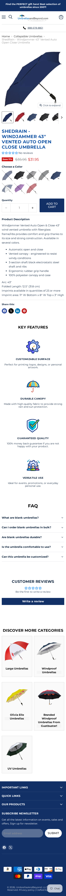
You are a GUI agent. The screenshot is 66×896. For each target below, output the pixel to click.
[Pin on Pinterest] (24, 311)
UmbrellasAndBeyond (29, 887)
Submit (53, 833)
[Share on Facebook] (4, 311)
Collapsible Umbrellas (28, 36)
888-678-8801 (35, 27)
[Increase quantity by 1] (33, 207)
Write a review (33, 601)
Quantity (7, 200)
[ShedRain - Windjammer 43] (7, 117)
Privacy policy (26, 889)
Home (6, 36)
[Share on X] (11, 311)
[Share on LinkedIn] (17, 311)
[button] (10, 153)
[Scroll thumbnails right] (61, 117)
